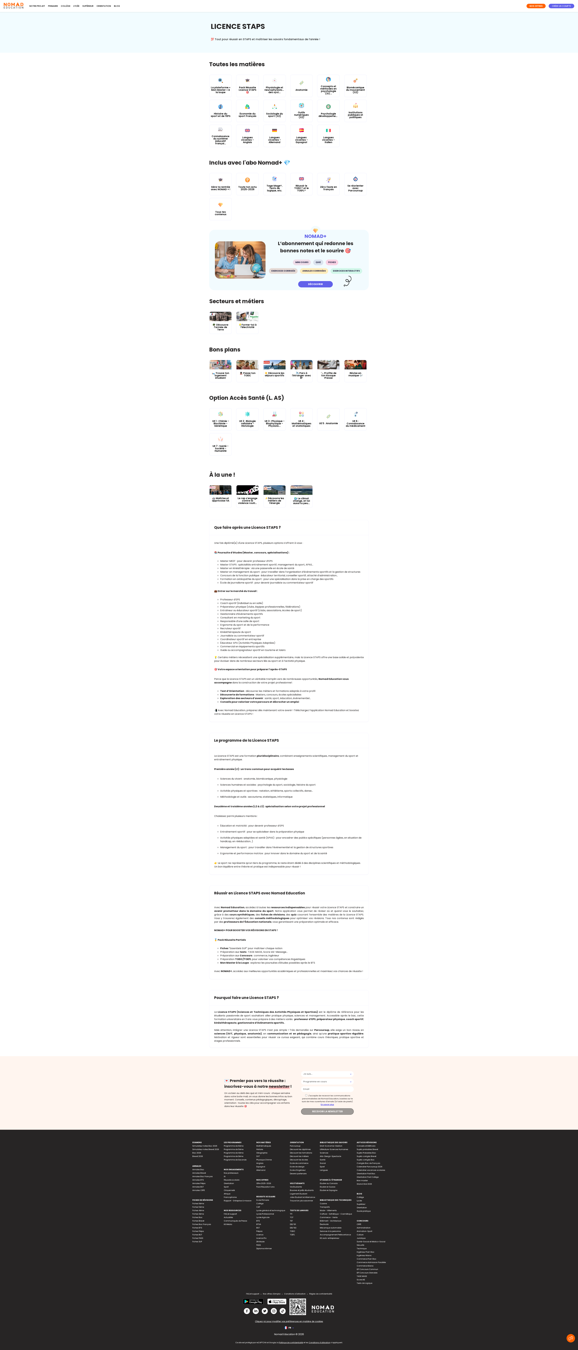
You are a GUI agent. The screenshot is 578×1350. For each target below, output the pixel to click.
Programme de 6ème (233, 1146)
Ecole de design (297, 1166)
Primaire (53, 6)
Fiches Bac (197, 1217)
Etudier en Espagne (328, 1190)
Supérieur (87, 6)
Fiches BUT (197, 1234)
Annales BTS (198, 1180)
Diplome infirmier (264, 1248)
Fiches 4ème (198, 1210)
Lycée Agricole (262, 1217)
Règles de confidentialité (320, 1294)
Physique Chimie (264, 1159)
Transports (325, 1207)
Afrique (227, 1193)
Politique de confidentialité (291, 1342)
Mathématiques (263, 1146)
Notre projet (37, 6)
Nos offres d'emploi (271, 1294)
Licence (259, 1234)
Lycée (76, 6)
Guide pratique (364, 1211)
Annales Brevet (199, 1173)
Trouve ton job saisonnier (301, 1200)
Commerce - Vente (328, 1217)
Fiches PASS (197, 1238)
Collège (65, 6)
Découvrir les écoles (299, 1159)
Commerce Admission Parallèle (371, 1262)
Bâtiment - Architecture (330, 1221)
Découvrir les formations (301, 1153)
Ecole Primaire (262, 1200)
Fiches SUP (197, 1241)
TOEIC (292, 1231)
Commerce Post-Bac (366, 1259)
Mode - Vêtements (328, 1210)
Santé (322, 1159)
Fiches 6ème (198, 1203)
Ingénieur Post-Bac (365, 1252)
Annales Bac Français (202, 1176)
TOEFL (292, 1234)
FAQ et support (230, 1214)
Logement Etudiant (298, 1193)
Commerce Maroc (365, 1266)
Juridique (361, 1238)
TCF (291, 1217)
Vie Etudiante (296, 1187)
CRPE (359, 1224)
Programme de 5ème (233, 1149)
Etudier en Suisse (327, 1187)
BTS (258, 1221)
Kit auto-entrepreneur (329, 1238)
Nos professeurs (231, 1173)
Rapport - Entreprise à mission (238, 1200)
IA (224, 1176)
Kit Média (228, 1224)
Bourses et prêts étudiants (302, 1190)
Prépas (259, 1231)
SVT (258, 1156)
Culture (360, 1234)
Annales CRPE (198, 1190)
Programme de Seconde (235, 1159)
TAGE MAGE (362, 1276)
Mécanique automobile (330, 1227)
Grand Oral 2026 (364, 1184)
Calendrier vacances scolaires (371, 1170)
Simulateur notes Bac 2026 (204, 1146)
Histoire (259, 1149)
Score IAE (361, 1279)
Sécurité (360, 1245)
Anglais (259, 1163)
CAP (258, 1207)
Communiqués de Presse (235, 1221)
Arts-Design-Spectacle (330, 1156)
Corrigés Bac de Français (368, 1163)
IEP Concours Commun (367, 1269)
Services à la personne (330, 1231)
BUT (258, 1227)
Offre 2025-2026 (263, 1183)
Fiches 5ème (198, 1207)
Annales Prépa (198, 1183)
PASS (258, 1245)
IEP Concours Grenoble (367, 1272)
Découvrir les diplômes (300, 1149)
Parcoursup (295, 1146)
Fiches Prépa (198, 1231)
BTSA (258, 1224)
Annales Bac (198, 1169)
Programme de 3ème (233, 1156)
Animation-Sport (364, 1231)
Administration (363, 1227)
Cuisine (323, 1203)
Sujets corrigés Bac (365, 1159)
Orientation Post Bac (366, 1173)
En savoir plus (327, 1104)
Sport (226, 1187)
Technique (362, 1248)
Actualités (228, 1217)
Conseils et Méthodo (366, 1146)
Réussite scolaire (231, 1180)
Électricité (324, 1224)
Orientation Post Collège (368, 1177)
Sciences (324, 1153)
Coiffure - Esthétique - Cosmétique (336, 1214)
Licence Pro (261, 1238)
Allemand (260, 1170)
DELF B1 (293, 1224)
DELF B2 (293, 1227)
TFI (291, 1214)
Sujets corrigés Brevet (366, 1156)
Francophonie (230, 1197)
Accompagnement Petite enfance (335, 1234)
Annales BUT (198, 1187)
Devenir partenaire (298, 1173)
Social (323, 1163)
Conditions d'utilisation (295, 1294)
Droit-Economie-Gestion (331, 1146)
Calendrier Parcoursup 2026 (369, 1166)
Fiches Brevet (198, 1221)
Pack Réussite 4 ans (265, 1187)
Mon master (362, 1180)
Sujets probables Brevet (367, 1149)
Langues (324, 1170)
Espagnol (260, 1166)
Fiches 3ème (198, 1214)
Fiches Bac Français (201, 1224)
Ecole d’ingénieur (298, 1170)
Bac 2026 (196, 1153)
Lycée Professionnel (265, 1214)
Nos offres (536, 6)
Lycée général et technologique (270, 1210)
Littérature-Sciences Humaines (334, 1149)
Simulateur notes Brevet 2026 (205, 1149)
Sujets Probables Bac (366, 1153)
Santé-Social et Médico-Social (371, 1241)
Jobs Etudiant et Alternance (302, 1197)
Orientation (103, 6)
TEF (291, 1221)
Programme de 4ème (233, 1153)
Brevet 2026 (197, 1156)
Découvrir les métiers (299, 1156)
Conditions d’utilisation (319, 1342)
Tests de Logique (364, 1283)
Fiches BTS (197, 1227)
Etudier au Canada (329, 1183)
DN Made (260, 1241)
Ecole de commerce (299, 1163)
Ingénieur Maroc (364, 1255)
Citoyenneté (229, 1190)
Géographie (261, 1153)
